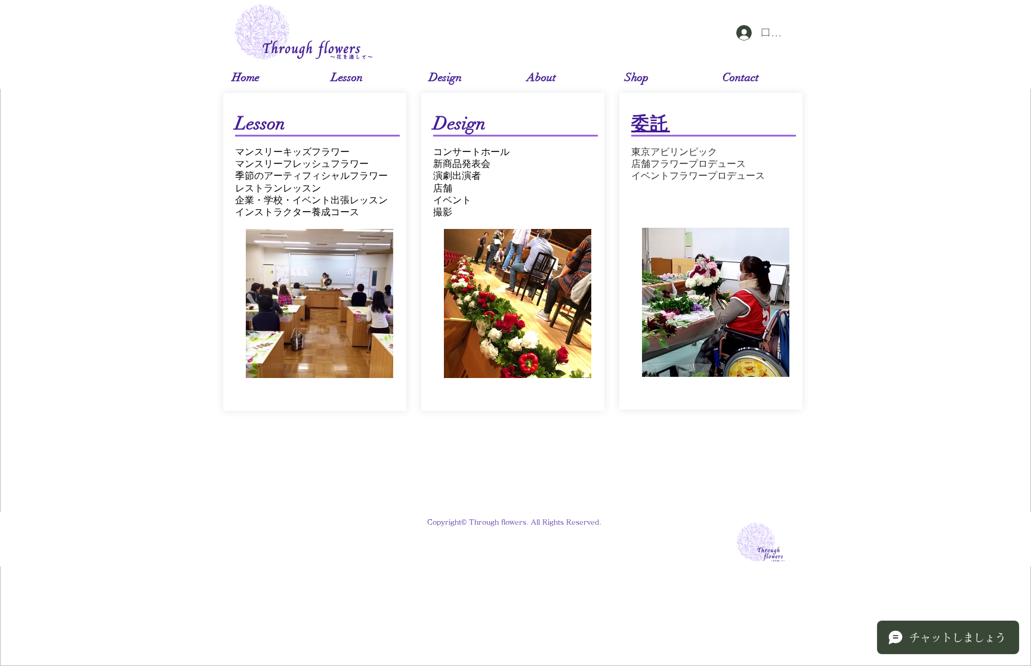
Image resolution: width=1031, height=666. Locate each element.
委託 (650, 124)
